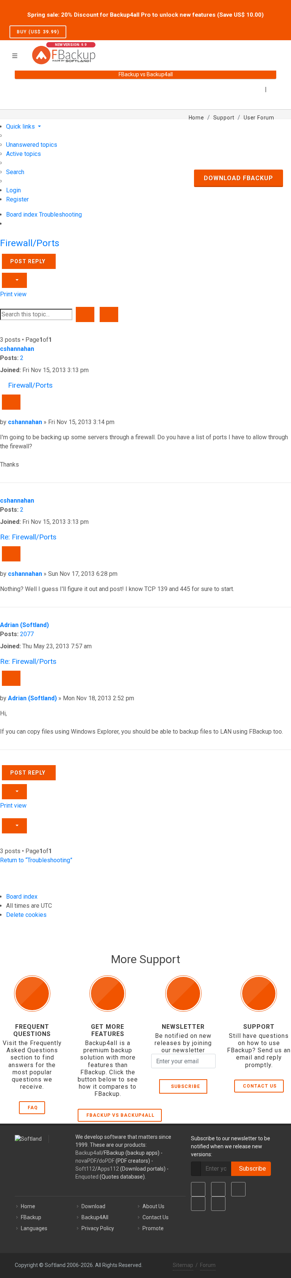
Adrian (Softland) (24, 625)
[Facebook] (198, 1189)
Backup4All (94, 1217)
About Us (153, 1206)
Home (28, 1206)
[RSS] (218, 1203)
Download (93, 1206)
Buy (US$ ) (38, 32)
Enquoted (87, 1177)
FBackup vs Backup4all (120, 1115)
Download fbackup (238, 178)
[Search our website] (273, 50)
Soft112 (85, 1169)
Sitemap (183, 1265)
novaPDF (86, 1161)
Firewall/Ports (29, 242)
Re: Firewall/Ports (28, 537)
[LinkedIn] (238, 1189)
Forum (208, 1265)
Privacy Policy (97, 1228)
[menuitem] (31, 144)
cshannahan (17, 348)
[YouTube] (198, 1203)
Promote (153, 1228)
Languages (34, 1228)
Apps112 (108, 1169)
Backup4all (88, 1153)
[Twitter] (218, 1189)
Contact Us (260, 1086)
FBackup (31, 1217)
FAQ (33, 1107)
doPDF (106, 1161)
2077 (27, 634)
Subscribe (184, 1086)
